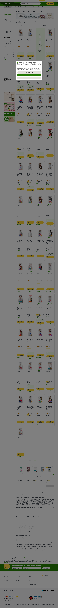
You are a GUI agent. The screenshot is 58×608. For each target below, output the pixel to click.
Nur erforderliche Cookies (29, 77)
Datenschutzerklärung (22, 70)
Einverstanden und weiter (29, 75)
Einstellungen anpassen (29, 72)
